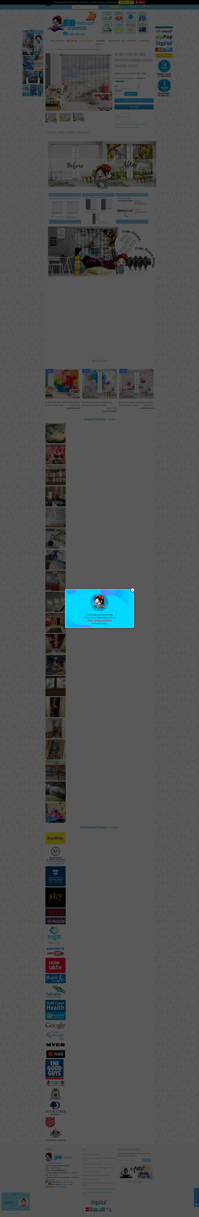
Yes (105, 623)
